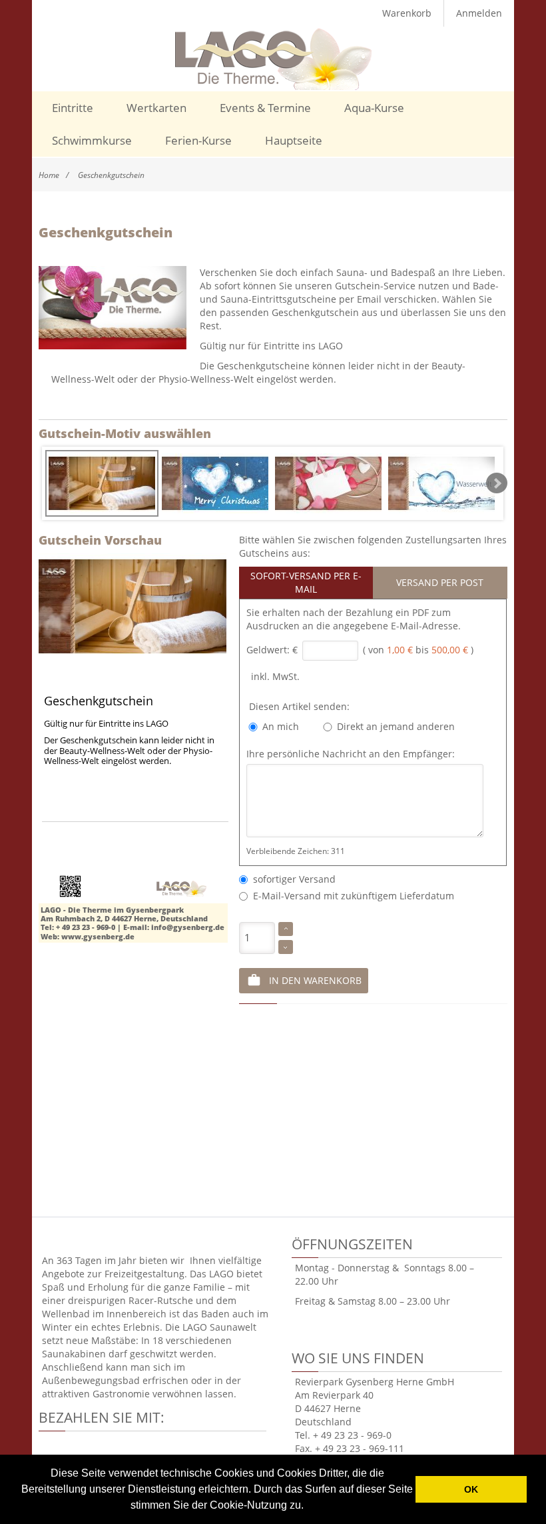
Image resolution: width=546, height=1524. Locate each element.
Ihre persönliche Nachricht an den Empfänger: (350, 753)
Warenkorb (406, 13)
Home (49, 175)
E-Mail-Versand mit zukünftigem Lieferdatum (351, 895)
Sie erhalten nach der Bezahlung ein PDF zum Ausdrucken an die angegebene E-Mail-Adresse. (353, 619)
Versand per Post (439, 582)
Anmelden (479, 13)
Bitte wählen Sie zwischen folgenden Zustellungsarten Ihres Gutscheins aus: (373, 546)
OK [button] (471, 1489)
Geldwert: (268, 649)
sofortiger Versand (292, 879)
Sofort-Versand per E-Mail (306, 582)
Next (496, 483)
